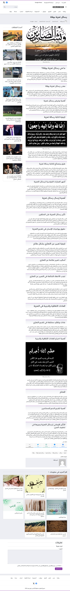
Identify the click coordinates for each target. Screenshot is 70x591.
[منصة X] (4, 2)
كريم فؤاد (62, 21)
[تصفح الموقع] (66, 7)
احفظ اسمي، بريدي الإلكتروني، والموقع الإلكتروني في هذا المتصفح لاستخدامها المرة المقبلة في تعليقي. (39, 565)
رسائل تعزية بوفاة (40, 452)
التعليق (60, 548)
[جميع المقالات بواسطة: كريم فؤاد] (62, 462)
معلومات (32, 21)
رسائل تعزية (48, 452)
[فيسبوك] (7, 2)
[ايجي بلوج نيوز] (58, 7)
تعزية (65, 452)
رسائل (61, 452)
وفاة (33, 452)
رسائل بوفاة (55, 452)
